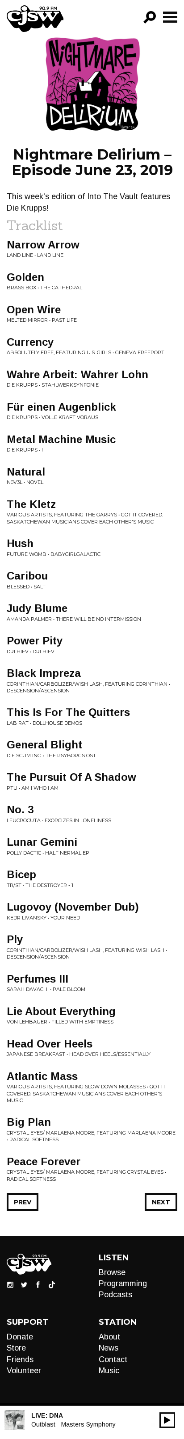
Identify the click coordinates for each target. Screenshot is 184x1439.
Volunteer (24, 1370)
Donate (20, 1336)
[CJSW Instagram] (10, 1284)
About (109, 1336)
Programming (123, 1283)
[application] (167, 1420)
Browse (112, 1272)
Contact (113, 1359)
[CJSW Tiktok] (51, 1284)
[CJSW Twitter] (24, 1284)
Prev (22, 1202)
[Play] (167, 1420)
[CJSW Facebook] (38, 1284)
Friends (20, 1359)
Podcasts (115, 1294)
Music (109, 1370)
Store (16, 1347)
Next (161, 1202)
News (108, 1347)
